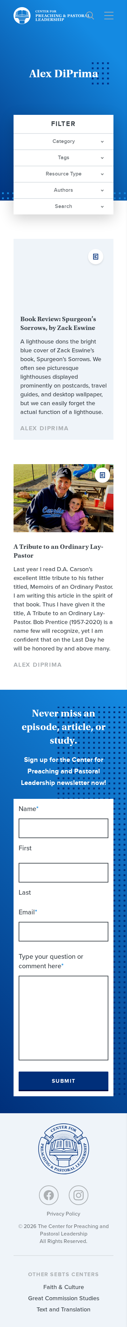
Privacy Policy (63, 1214)
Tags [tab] (63, 157)
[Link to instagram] (78, 1195)
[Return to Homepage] (63, 1149)
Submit (64, 1081)
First (25, 848)
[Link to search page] (90, 15)
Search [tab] (63, 206)
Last (25, 892)
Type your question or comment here (51, 961)
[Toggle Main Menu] (108, 15)
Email (28, 912)
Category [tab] (63, 141)
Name (29, 808)
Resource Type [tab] (64, 174)
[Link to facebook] (49, 1195)
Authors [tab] (63, 190)
